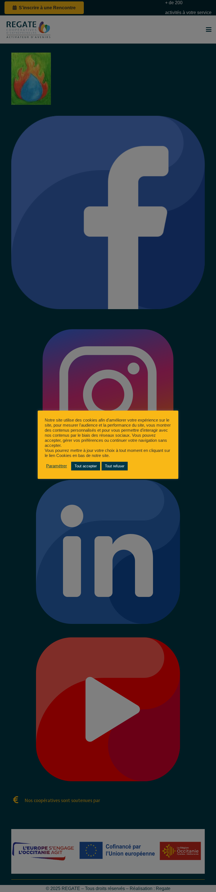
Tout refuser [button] (114, 466)
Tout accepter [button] (86, 466)
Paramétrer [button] (56, 466)
